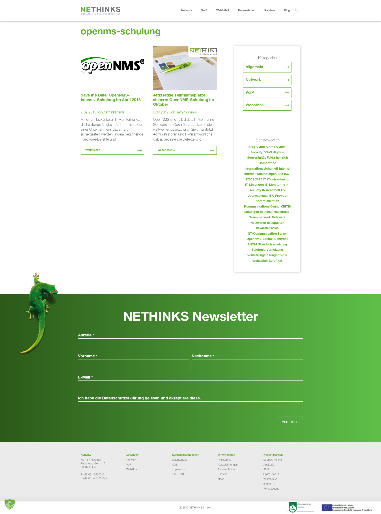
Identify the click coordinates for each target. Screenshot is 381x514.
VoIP (204, 10)
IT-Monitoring (275, 185)
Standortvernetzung (272, 244)
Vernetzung (275, 250)
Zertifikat (275, 261)
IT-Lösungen (254, 185)
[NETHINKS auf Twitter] (86, 489)
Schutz (268, 239)
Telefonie (258, 250)
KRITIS (286, 206)
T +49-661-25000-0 (92, 474)
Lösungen (251, 212)
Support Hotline (272, 459)
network (265, 217)
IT (264, 179)
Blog (287, 10)
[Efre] (347, 508)
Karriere (269, 10)
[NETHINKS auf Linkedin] (93, 489)
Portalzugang (271, 488)
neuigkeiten (275, 223)
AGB (174, 464)
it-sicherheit (271, 190)
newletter (263, 228)
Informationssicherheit (261, 169)
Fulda (271, 158)
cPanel (267, 483)
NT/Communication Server (267, 234)
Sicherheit (281, 239)
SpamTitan (269, 474)
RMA (266, 469)
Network (186, 10)
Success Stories (226, 469)
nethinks (266, 212)
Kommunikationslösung (262, 206)
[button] (9, 504)
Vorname (87, 356)
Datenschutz (179, 459)
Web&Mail (222, 10)
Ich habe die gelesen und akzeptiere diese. (139, 399)
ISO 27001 (178, 474)
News (221, 479)
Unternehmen (246, 10)
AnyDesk (268, 464)
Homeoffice (267, 163)
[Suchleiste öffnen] (296, 11)
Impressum (178, 469)
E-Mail (85, 378)
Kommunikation (267, 201)
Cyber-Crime (265, 147)
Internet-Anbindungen (260, 174)
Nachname (203, 356)
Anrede (86, 336)
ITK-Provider (278, 196)
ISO (280, 174)
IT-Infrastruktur (278, 179)
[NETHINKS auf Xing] (89, 489)
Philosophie (224, 459)
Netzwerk (279, 217)
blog (251, 147)
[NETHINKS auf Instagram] (96, 489)
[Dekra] (301, 508)
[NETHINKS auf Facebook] (82, 489)
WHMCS (268, 479)
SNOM (252, 244)
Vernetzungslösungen (263, 255)
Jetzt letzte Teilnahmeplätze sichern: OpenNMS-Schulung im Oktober (183, 100)
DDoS (267, 152)
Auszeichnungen (228, 464)
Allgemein (254, 67)
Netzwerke (258, 223)
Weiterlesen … (94, 150)
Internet (284, 169)
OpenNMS (254, 239)
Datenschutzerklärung (123, 399)
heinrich (282, 158)
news (275, 228)
